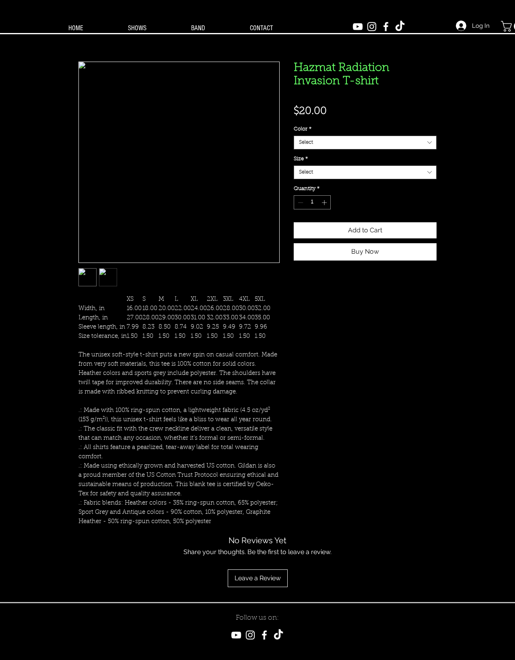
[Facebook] (386, 27)
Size (301, 158)
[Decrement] (300, 202)
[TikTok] (400, 27)
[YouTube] (358, 27)
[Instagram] (372, 27)
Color (302, 129)
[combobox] (365, 142)
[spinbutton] (312, 202)
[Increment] (325, 202)
